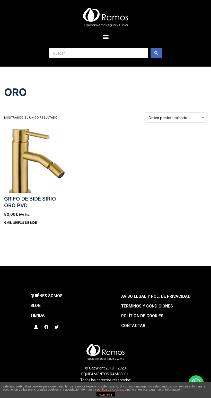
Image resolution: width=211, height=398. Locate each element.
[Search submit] (156, 53)
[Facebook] (46, 327)
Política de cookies (142, 315)
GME (7, 222)
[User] (36, 327)
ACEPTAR (105, 394)
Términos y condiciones (147, 306)
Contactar (133, 325)
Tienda (37, 315)
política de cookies (110, 389)
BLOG (35, 305)
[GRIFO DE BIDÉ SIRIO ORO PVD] (36, 161)
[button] (105, 37)
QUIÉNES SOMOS (46, 295)
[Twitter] (56, 327)
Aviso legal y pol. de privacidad (156, 296)
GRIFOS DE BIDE (25, 222)
